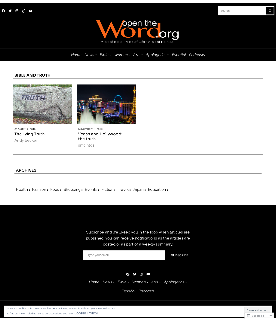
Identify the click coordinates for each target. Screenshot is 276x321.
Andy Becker (25, 140)
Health (22, 189)
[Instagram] (17, 11)
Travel (123, 189)
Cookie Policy (86, 313)
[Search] (270, 10)
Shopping (72, 189)
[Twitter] (10, 11)
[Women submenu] (129, 55)
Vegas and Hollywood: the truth (100, 136)
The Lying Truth (29, 134)
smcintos (86, 145)
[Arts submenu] (142, 55)
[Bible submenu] (110, 55)
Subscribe (180, 255)
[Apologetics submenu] (168, 55)
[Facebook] (3, 11)
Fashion (39, 189)
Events (91, 189)
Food (54, 189)
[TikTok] (24, 11)
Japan (138, 189)
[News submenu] (96, 55)
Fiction (108, 189)
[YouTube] (30, 11)
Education (157, 189)
